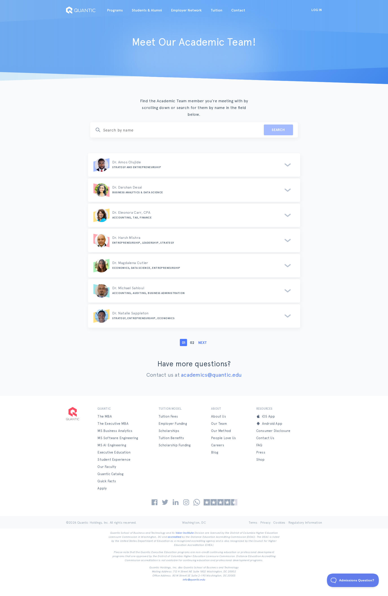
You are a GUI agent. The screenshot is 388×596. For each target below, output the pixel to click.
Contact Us (265, 438)
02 (192, 342)
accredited (174, 536)
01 (183, 342)
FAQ (259, 445)
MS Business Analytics (114, 431)
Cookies (279, 522)
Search (278, 130)
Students (147, 10)
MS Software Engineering (117, 438)
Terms (253, 522)
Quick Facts (106, 481)
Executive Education (113, 452)
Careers (217, 445)
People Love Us (223, 438)
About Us (218, 416)
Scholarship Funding (175, 445)
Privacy (265, 522)
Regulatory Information (305, 522)
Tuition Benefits (171, 438)
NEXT (202, 342)
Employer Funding (173, 424)
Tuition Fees (168, 416)
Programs (115, 10)
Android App (272, 424)
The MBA (104, 416)
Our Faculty (106, 467)
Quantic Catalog (110, 474)
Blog (214, 452)
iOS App (268, 416)
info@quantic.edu (194, 579)
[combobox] (174, 130)
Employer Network (186, 10)
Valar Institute (185, 532)
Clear (253, 130)
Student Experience (113, 460)
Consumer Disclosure (273, 431)
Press (260, 452)
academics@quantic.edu (211, 374)
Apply (102, 488)
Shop (260, 460)
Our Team (219, 424)
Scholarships (169, 431)
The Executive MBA (112, 424)
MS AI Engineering (111, 445)
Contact (238, 10)
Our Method (221, 431)
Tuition (216, 10)
